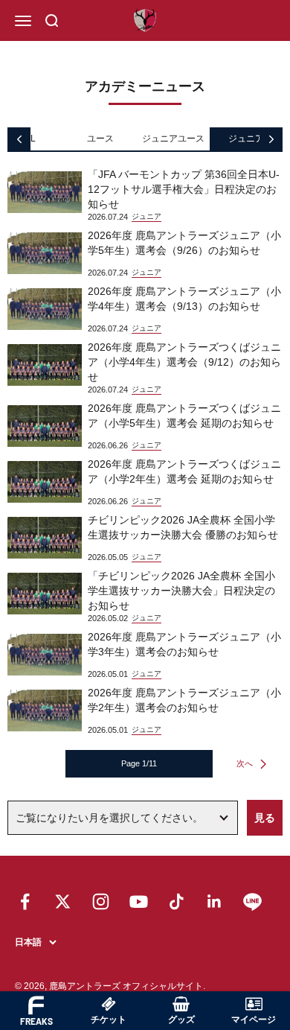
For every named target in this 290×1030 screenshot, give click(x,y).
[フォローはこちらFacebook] (25, 901)
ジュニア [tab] (246, 138)
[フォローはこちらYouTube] (139, 901)
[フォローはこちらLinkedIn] (214, 901)
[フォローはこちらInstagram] (101, 901)
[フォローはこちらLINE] (252, 901)
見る (264, 818)
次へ (244, 763)
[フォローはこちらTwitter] (63, 901)
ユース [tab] (100, 138)
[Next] (271, 138)
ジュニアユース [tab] (173, 138)
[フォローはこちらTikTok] (177, 901)
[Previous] (18, 138)
